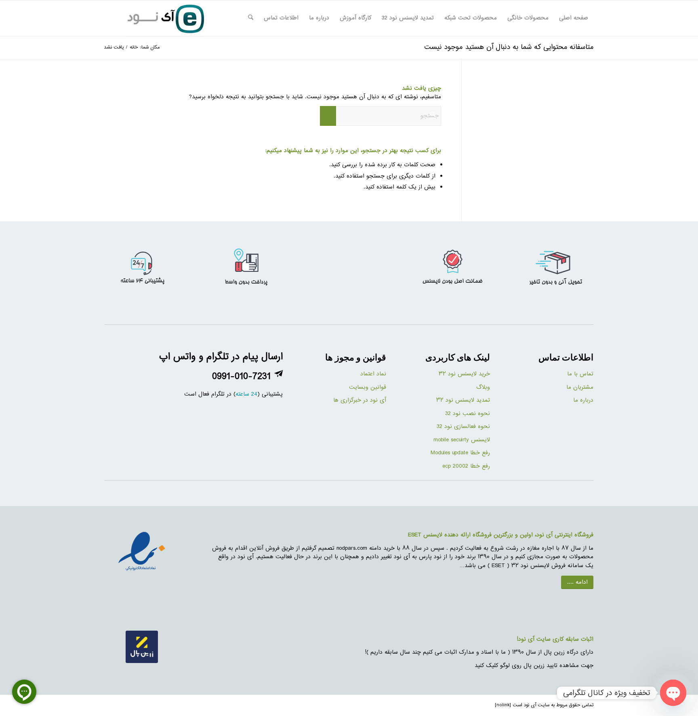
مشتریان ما (579, 387)
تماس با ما (580, 374)
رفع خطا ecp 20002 (466, 466)
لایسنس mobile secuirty (460, 440)
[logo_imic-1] (165, 18)
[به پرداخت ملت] (142, 552)
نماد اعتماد (373, 374)
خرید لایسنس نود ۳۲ (464, 374)
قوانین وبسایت (367, 387)
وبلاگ (483, 387)
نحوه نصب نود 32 (467, 414)
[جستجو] (251, 18)
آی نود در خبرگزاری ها (359, 400)
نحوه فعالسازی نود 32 (463, 427)
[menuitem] (573, 18)
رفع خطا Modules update (460, 453)
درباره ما (583, 400)
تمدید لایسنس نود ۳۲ (463, 400)
